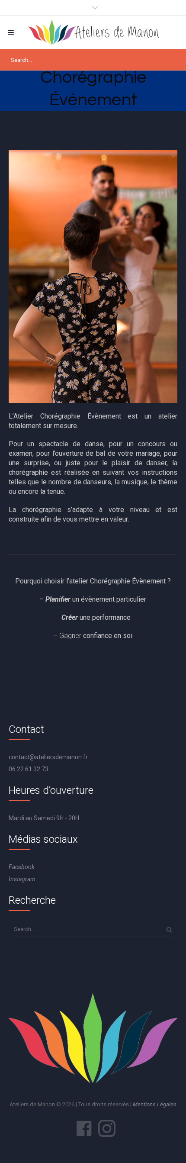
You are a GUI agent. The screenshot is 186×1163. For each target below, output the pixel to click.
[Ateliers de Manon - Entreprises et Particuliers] (93, 32)
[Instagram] (106, 1128)
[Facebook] (84, 1128)
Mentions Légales (154, 1104)
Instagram (22, 879)
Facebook (22, 866)
